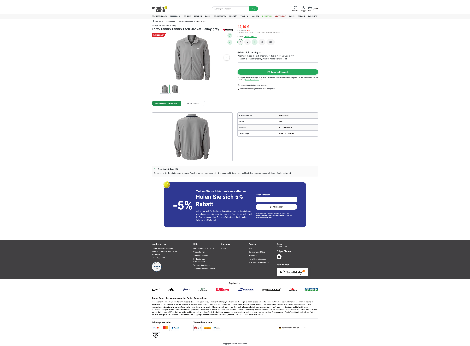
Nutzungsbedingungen (263, 216)
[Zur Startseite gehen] (159, 9)
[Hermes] (217, 328)
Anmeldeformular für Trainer (204, 269)
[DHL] (207, 328)
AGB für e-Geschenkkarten (259, 263)
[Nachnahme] (156, 335)
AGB (250, 248)
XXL (272, 43)
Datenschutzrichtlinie (263, 218)
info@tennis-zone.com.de (167, 251)
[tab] (166, 103)
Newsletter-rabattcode (278, 216)
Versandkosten (199, 252)
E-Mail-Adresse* (263, 195)
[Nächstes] (226, 57)
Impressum (253, 255)
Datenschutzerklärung (252, 80)
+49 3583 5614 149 (167, 2)
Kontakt (224, 248)
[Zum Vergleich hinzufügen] (229, 42)
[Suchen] (253, 8)
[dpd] (197, 328)
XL (263, 43)
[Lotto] (228, 30)
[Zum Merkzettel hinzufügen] (229, 35)
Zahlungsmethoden (200, 255)
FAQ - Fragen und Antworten (204, 248)
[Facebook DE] (279, 256)
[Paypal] (175, 328)
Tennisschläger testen (201, 265)
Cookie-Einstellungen (279, 245)
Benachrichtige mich (279, 72)
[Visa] (156, 328)
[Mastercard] (166, 328)
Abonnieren (278, 207)
